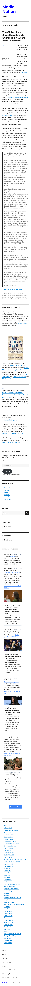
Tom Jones (7, 938)
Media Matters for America (12, 898)
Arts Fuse (7, 826)
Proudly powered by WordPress (18, 983)
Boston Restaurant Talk (11, 830)
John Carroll (8, 880)
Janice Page (5, 297)
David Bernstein (9, 853)
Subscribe (7, 471)
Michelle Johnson (9, 902)
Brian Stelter (8, 832)
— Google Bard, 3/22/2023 (10, 420)
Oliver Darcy (8, 913)
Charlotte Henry (9, 837)
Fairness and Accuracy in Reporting (15, 859)
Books (4, 966)
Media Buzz (7, 895)
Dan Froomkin (8, 848)
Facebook (7, 488)
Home (4, 950)
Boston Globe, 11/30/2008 (12, 442)
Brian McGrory (23, 295)
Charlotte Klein (9, 839)
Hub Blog (7, 868)
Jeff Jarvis (7, 877)
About (4, 954)
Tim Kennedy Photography (12, 933)
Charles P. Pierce (9, 835)
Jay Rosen (7, 875)
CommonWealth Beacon (11, 844)
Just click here (22, 323)
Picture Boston (8, 918)
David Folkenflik (9, 855)
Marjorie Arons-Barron (11, 889)
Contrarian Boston (10, 846)
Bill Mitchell (8, 828)
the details (24, 72)
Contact (5, 958)
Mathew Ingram (9, 891)
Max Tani (7, 893)
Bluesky (6, 490)
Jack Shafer (7, 871)
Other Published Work (9, 970)
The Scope (7, 929)
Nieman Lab (8, 911)
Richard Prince (8, 924)
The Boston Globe (8, 379)
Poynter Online (9, 920)
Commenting (6, 962)
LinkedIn (7, 497)
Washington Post (22, 298)
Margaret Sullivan (9, 886)
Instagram (7, 499)
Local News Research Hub (12, 884)
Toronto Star (14, 298)
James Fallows (8, 873)
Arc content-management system (17, 97)
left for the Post (7, 115)
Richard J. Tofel (9, 922)
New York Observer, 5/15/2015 (13, 433)
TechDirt (7, 931)
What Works (8, 942)
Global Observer (9, 866)
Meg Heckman (8, 900)
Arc (19, 293)
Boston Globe (15, 295)
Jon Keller (7, 882)
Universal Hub (8, 940)
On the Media (8, 915)
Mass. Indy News (7, 974)
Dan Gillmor (8, 850)
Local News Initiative (19, 376)
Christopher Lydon (10, 841)
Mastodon (7, 494)
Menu (5, 16)
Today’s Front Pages (10, 936)
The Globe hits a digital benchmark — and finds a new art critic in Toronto (14, 36)
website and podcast (16, 365)
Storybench (7, 927)
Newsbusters (8, 909)
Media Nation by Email (9, 978)
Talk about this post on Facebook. (12, 289)
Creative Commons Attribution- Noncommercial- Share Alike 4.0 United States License (15, 395)
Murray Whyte (12, 297)
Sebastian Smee (6, 298)
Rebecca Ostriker (21, 297)
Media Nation (9, 9)
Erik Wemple (8, 857)
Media (15, 293)
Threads (6, 492)
